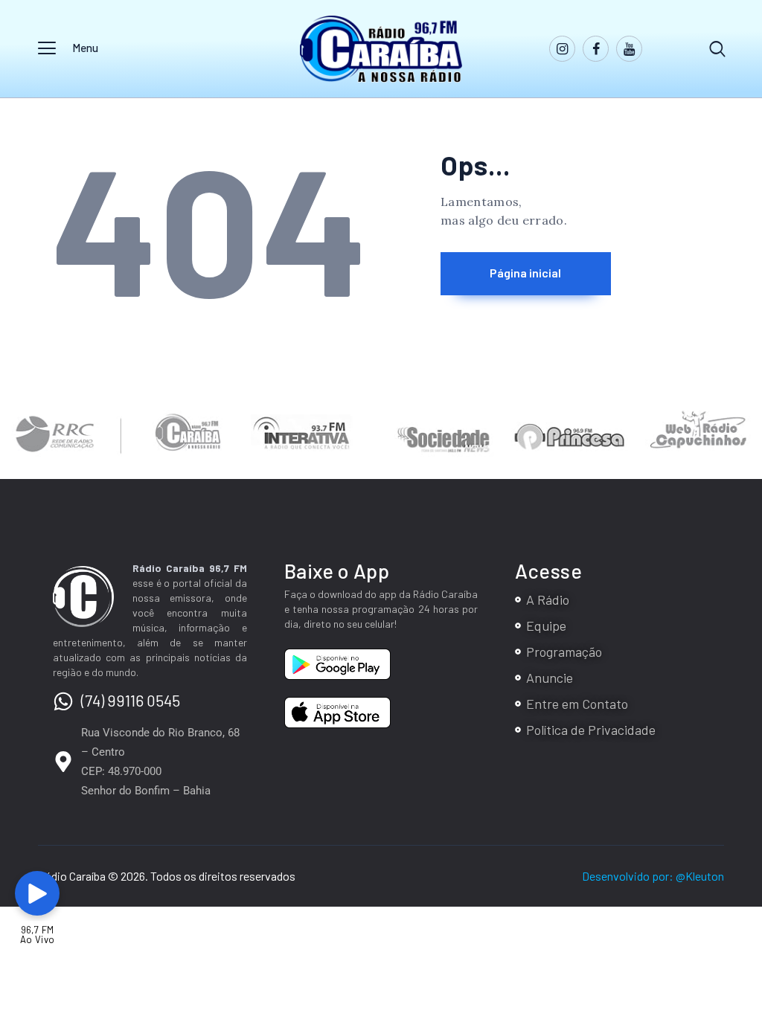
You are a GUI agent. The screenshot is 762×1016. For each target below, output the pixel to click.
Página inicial (525, 273)
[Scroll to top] (734, 890)
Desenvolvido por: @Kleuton (653, 876)
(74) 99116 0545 (130, 700)
